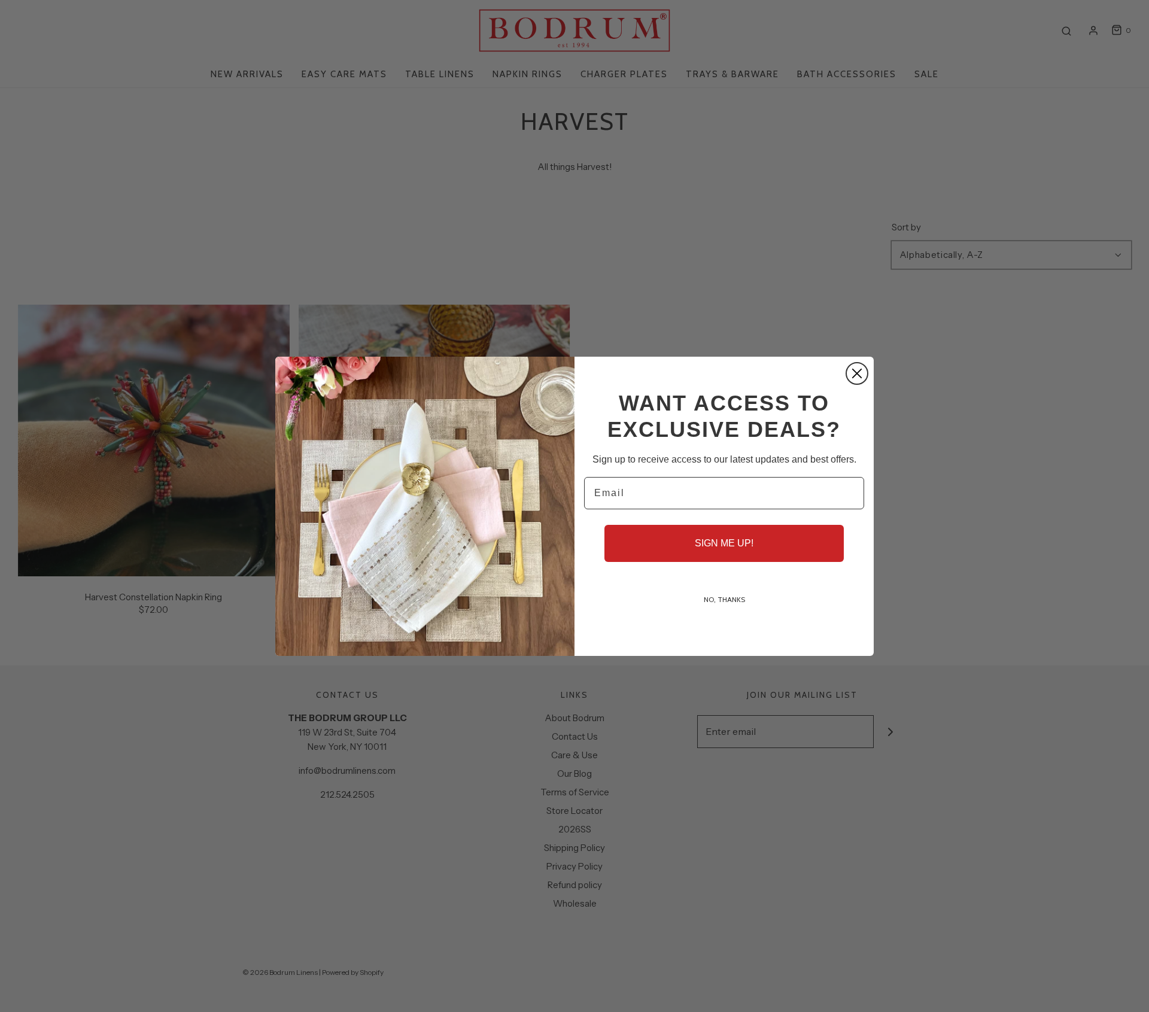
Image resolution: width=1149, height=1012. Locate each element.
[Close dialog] (857, 373)
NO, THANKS (724, 599)
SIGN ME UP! (724, 543)
